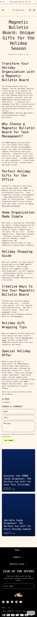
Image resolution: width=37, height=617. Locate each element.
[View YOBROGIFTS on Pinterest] (16, 602)
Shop (17, 550)
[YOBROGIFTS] (18, 10)
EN (9, 607)
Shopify (24, 611)
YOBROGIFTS (10, 611)
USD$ (3, 607)
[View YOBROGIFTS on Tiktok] (7, 602)
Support (17, 557)
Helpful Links (17, 564)
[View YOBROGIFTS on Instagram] (3, 602)
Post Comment (9, 440)
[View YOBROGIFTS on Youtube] (20, 602)
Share (7, 399)
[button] (30, 10)
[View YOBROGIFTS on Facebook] (12, 602)
